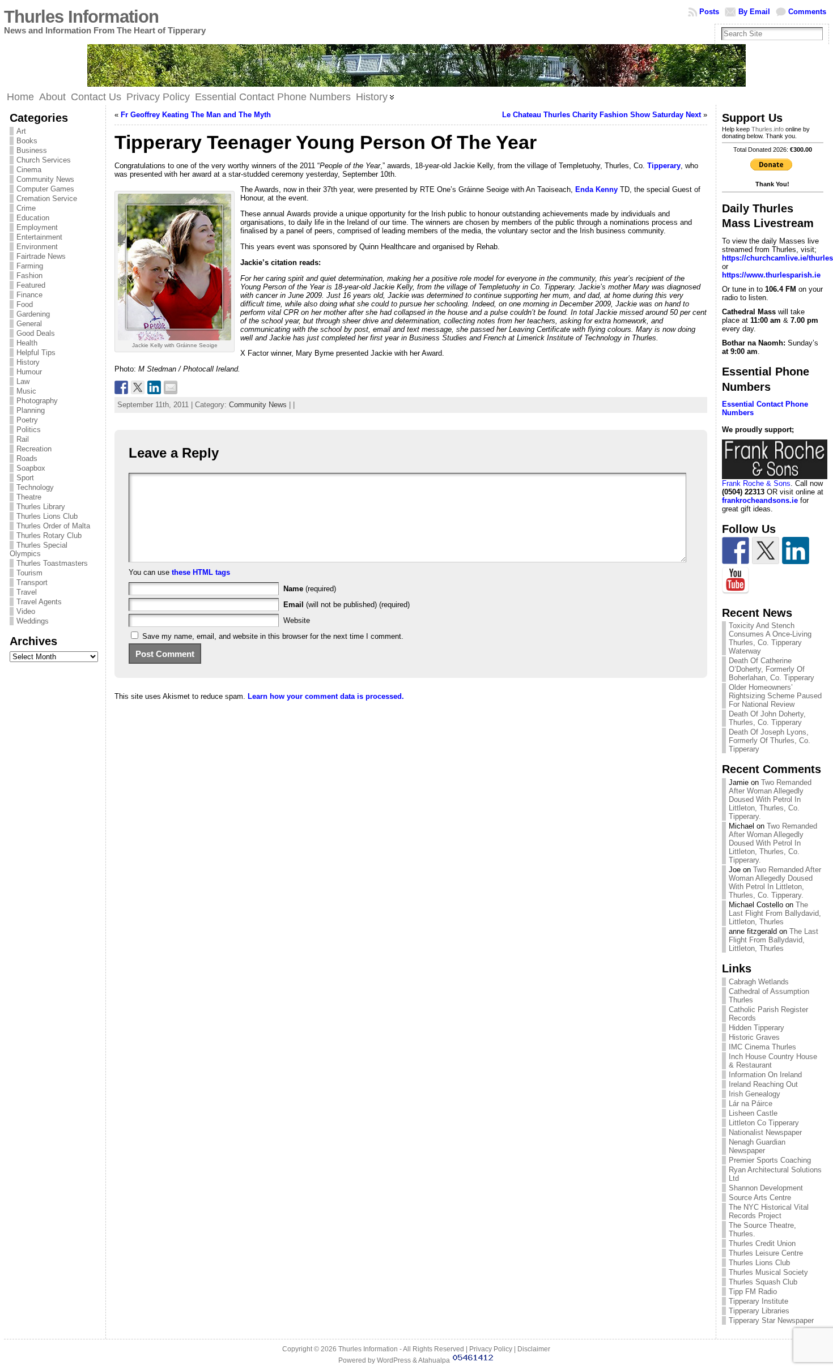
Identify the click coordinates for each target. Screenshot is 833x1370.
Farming (29, 266)
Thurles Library (40, 506)
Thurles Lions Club (47, 516)
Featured (30, 285)
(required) (309, 588)
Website (296, 620)
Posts (709, 11)
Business (31, 150)
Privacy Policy (490, 1349)
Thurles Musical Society (768, 1272)
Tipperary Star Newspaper (771, 1320)
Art (21, 131)
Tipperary (664, 165)
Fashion (29, 275)
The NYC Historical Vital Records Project (769, 1211)
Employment (37, 227)
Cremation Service (46, 198)
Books (26, 140)
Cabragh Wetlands (759, 982)
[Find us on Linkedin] (795, 550)
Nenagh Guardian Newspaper (757, 1146)
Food (24, 304)
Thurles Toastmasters (52, 563)
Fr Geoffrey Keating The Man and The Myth (196, 114)
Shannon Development (766, 1188)
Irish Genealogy (754, 1094)
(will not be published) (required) (346, 604)
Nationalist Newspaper (765, 1132)
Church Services (43, 160)
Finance (29, 295)
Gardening (33, 314)
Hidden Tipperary (756, 1027)
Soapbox (30, 468)
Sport (25, 477)
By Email (754, 11)
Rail (22, 439)
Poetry (27, 420)
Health (26, 343)
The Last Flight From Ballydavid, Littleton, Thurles (775, 913)
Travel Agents (39, 601)
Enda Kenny (596, 189)
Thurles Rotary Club (49, 535)
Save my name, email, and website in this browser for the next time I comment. (272, 636)
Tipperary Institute (758, 1301)
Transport (32, 582)
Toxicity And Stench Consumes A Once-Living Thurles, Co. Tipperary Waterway (770, 638)
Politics (28, 429)
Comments (807, 11)
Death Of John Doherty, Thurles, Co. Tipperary (767, 718)
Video (25, 611)
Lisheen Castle (753, 1113)
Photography (37, 400)
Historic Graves (754, 1037)
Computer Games (45, 189)
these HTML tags (201, 572)
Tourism (29, 573)
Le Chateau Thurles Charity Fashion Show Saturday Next (601, 114)
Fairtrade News (41, 256)
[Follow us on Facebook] (735, 550)
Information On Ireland (765, 1074)
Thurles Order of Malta (53, 526)
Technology (35, 487)
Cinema (28, 169)
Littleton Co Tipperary (764, 1123)
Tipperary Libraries (759, 1311)
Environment (37, 246)
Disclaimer (533, 1349)
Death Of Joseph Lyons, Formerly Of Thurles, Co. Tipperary (769, 740)
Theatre (28, 497)
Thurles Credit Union (762, 1243)
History (28, 362)
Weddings (32, 621)
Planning (30, 410)
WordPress (394, 1360)
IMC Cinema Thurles (762, 1047)
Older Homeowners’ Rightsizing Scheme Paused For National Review (775, 696)
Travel (26, 592)
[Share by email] (170, 387)
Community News (45, 179)
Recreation (34, 449)
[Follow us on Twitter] (765, 550)
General (29, 323)
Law (22, 381)
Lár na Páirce (750, 1103)
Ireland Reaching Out (763, 1084)
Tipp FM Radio (753, 1291)
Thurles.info (767, 129)
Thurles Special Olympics (38, 549)
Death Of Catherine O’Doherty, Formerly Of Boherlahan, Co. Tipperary (771, 669)
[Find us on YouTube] (735, 580)
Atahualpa (434, 1360)
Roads (26, 458)
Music (26, 391)
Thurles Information (81, 17)
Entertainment (39, 237)
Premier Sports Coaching (770, 1160)
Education (32, 218)
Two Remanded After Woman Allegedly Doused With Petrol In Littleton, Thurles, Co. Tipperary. (770, 799)
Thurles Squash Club (763, 1282)
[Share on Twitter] (137, 387)
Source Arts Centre (760, 1197)
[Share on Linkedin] (154, 387)
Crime (26, 208)
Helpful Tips (36, 352)
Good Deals (35, 333)
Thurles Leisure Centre (766, 1253)
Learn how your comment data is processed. (326, 696)
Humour (29, 372)
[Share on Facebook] (121, 387)
